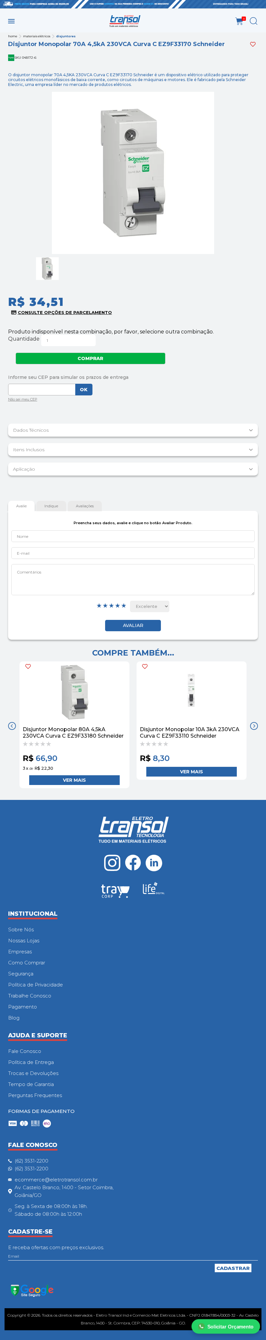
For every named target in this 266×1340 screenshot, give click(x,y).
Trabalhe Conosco (29, 996)
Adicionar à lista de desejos (253, 44)
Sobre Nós (21, 929)
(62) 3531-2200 (31, 1161)
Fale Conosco (24, 1051)
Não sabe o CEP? (22, 400)
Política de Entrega (31, 1062)
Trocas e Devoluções (33, 1073)
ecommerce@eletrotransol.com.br (56, 1180)
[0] (239, 21)
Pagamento (22, 1007)
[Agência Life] (154, 890)
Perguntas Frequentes (35, 1095)
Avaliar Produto (133, 625)
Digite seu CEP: (133, 377)
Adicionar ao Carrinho (74, 780)
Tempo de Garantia (31, 1084)
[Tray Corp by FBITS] (115, 892)
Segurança (20, 974)
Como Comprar (26, 963)
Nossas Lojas (23, 940)
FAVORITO (28, 666)
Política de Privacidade (35, 985)
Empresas (20, 951)
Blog (13, 1018)
